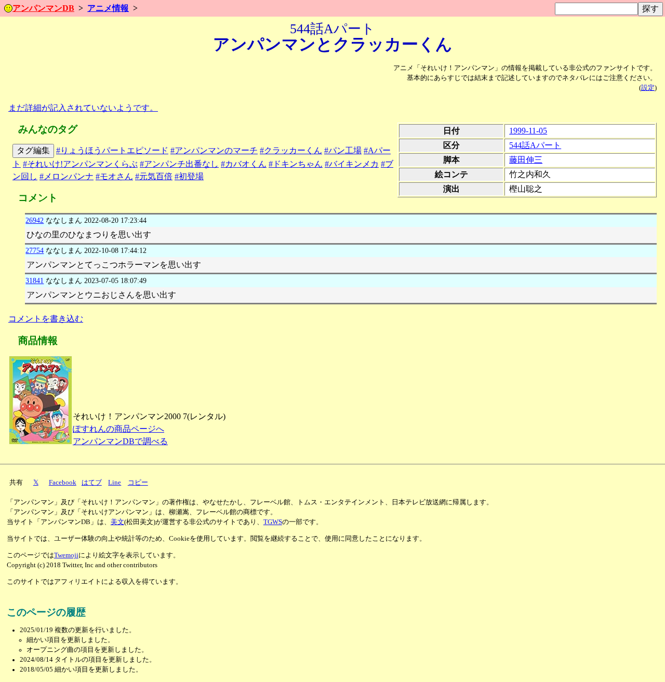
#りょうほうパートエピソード (112, 150)
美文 (117, 522)
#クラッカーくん (291, 150)
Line (114, 482)
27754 (34, 250)
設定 (648, 87)
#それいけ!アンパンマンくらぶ (80, 163)
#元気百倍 (153, 176)
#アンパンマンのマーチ (214, 150)
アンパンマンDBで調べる (120, 441)
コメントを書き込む (45, 318)
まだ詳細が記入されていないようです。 (83, 107)
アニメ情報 (108, 8)
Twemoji (66, 555)
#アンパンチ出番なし (179, 163)
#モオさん (114, 176)
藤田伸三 (525, 159)
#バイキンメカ (352, 163)
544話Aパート (535, 145)
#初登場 (189, 176)
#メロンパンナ (66, 176)
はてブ (92, 482)
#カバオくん (244, 163)
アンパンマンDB (43, 8)
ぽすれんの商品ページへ (118, 428)
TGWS (272, 522)
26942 (34, 220)
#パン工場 (343, 150)
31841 (34, 280)
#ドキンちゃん (296, 163)
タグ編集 (33, 150)
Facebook (62, 482)
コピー (138, 482)
